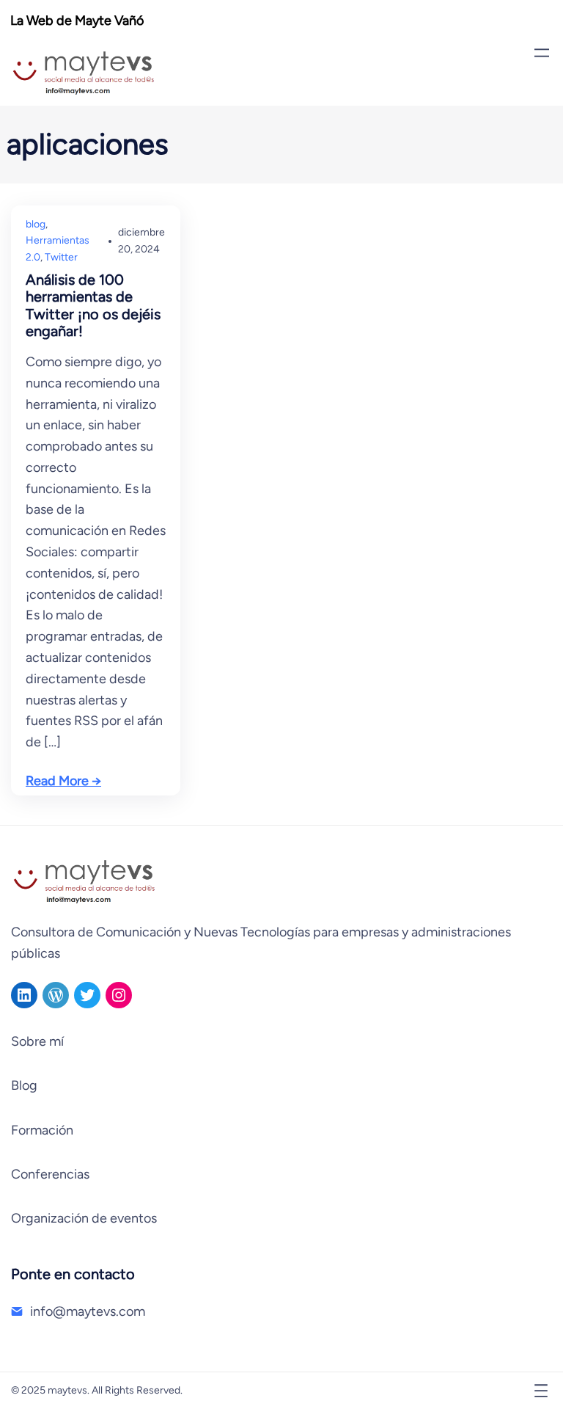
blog (35, 224)
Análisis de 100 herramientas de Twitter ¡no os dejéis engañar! (93, 306)
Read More (57, 781)
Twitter (61, 257)
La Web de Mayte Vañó (77, 20)
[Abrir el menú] (542, 53)
